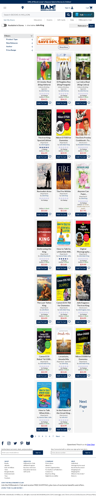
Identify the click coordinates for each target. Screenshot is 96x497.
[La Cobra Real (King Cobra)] (83, 67)
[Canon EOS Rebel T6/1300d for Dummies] (44, 341)
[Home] (48, 8)
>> (63, 436)
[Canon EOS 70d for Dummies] (64, 287)
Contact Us (49, 472)
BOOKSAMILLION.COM (45, 495)
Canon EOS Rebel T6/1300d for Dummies (44, 358)
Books (6, 463)
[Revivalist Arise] (44, 176)
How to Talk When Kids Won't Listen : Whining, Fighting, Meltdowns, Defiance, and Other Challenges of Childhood (44, 411)
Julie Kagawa (45, 145)
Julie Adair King (64, 145)
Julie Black (45, 310)
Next (58, 436)
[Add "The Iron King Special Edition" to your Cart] (44, 157)
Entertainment (9, 474)
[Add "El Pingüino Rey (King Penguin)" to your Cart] (64, 103)
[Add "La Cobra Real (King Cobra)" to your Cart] (83, 103)
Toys (6, 476)
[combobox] (38, 14)
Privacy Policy (91, 495)
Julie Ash (65, 417)
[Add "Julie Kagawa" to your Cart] (83, 322)
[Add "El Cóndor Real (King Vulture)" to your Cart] (44, 103)
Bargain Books (9, 472)
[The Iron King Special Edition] (44, 122)
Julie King (45, 196)
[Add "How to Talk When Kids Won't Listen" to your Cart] (44, 429)
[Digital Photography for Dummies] (83, 234)
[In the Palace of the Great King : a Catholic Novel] (64, 395)
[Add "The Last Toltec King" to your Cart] (44, 322)
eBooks (7, 465)
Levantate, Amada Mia (63, 357)
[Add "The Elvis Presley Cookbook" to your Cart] (83, 157)
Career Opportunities (52, 467)
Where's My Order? (77, 474)
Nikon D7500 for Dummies (63, 138)
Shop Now (64, 47)
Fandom (7, 478)
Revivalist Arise (44, 191)
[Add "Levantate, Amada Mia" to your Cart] (64, 376)
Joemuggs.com (59, 495)
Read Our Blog (50, 474)
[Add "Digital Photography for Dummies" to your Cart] (83, 268)
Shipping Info (75, 472)
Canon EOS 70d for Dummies (63, 304)
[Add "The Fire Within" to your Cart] (64, 214)
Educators (38, 20)
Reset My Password (77, 467)
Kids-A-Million (9, 467)
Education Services (30, 470)
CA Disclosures (81, 495)
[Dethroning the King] (44, 234)
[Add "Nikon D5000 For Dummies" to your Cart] (83, 376)
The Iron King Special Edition (44, 138)
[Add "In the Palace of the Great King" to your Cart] (64, 429)
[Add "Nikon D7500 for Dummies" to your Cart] (64, 157)
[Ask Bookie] (83, 14)
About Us (48, 465)
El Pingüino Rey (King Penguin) (64, 83)
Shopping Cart (75, 470)
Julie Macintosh (45, 256)
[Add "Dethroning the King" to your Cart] (44, 268)
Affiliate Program (29, 465)
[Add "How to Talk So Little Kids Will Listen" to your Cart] (64, 268)
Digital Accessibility (51, 476)
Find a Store (49, 463)
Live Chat (91, 444)
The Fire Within (63, 191)
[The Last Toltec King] (44, 287)
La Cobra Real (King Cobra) (83, 83)
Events (49, 20)
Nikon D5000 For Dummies (83, 357)
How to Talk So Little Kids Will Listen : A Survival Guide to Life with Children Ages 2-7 (63, 250)
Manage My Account (78, 465)
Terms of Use (70, 495)
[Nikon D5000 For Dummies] (83, 341)
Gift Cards (61, 20)
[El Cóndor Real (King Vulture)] (44, 67)
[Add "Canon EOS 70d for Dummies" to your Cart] (64, 322)
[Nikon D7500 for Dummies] (64, 122)
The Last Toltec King (44, 304)
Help (72, 20)
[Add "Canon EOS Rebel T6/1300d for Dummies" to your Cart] (44, 376)
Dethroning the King (44, 250)
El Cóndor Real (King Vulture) (44, 83)
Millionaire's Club (85, 20)
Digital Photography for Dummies (83, 250)
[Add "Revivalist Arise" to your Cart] (44, 214)
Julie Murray (45, 91)
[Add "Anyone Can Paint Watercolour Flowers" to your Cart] (83, 214)
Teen (6, 470)
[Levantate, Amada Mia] (64, 341)
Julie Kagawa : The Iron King (83, 304)
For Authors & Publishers (53, 470)
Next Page (83, 406)
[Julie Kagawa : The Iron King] (83, 287)
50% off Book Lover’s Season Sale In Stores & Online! (49, 2)
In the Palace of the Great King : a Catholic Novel (63, 411)
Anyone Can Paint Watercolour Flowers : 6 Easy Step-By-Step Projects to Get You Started (83, 193)
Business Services (30, 467)
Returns (74, 476)
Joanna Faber (62, 256)
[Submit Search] (68, 14)
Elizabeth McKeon (84, 145)
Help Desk (74, 463)
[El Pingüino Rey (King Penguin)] (64, 67)
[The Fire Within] (64, 176)
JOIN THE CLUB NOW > (12, 488)
